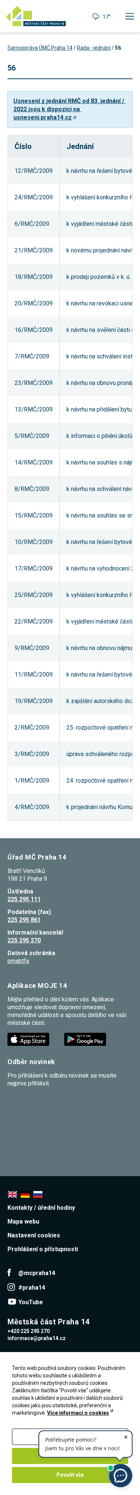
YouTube (30, 1302)
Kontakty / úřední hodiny (41, 1207)
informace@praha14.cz (36, 1338)
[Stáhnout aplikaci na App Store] (29, 1038)
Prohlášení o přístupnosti (42, 1249)
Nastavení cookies (33, 1235)
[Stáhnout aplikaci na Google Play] (86, 1038)
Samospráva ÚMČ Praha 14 (39, 48)
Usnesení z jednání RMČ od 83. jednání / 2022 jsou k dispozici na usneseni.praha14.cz (69, 109)
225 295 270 (24, 940)
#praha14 (31, 1287)
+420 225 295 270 (28, 1331)
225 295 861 (24, 919)
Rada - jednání (94, 48)
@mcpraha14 (36, 1273)
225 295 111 (24, 899)
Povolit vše (70, 1475)
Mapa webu (23, 1221)
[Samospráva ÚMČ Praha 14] (36, 16)
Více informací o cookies (78, 1413)
